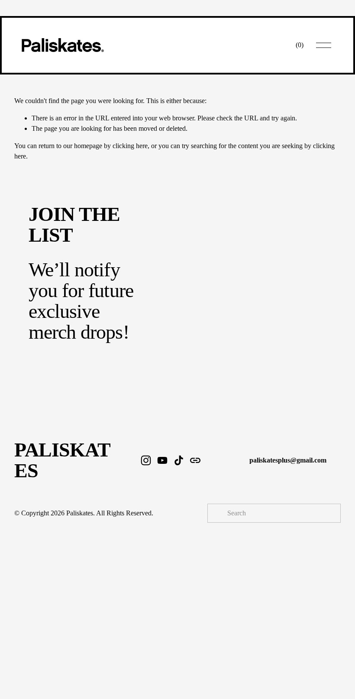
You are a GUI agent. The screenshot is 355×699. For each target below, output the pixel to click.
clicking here (130, 145)
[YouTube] (162, 460)
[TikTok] (179, 460)
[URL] (195, 460)
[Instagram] (146, 460)
